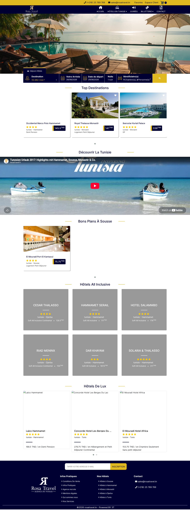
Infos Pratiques (68, 485)
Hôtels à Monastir (106, 489)
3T (113, 507)
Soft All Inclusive (90, 321)
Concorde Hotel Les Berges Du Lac (93, 431)
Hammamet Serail (95, 305)
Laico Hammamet (35, 431)
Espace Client (151, 2)
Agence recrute (69, 489)
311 (153, 366)
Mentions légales (69, 493)
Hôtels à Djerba (106, 493)
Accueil (100, 11)
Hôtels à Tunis (105, 497)
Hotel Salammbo (144, 305)
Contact (161, 11)
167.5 (104, 366)
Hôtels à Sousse (106, 481)
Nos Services (68, 501)
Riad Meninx (46, 350)
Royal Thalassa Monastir (86, 123)
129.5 (60, 321)
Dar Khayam (95, 350)
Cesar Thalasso (46, 305)
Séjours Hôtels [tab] (35, 71)
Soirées (134, 11)
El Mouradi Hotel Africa (135, 431)
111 (104, 321)
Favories (138, 2)
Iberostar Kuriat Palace (134, 123)
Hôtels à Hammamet (108, 485)
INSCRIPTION (118, 466)
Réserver (47, 102)
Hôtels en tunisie (117, 11)
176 (153, 321)
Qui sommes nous (70, 497)
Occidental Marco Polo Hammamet (43, 123)
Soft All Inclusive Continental (40, 321)
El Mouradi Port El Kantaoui (39, 256)
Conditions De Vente (71, 481)
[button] (44, 79)
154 (60, 366)
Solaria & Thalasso (144, 350)
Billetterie (146, 11)
